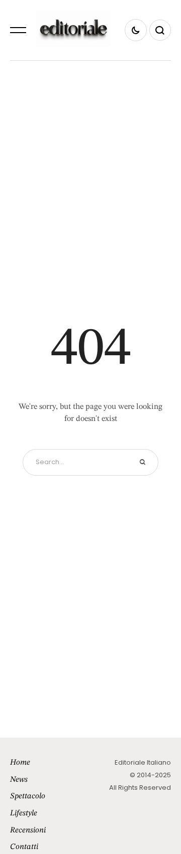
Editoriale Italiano (143, 762)
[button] (18, 30)
